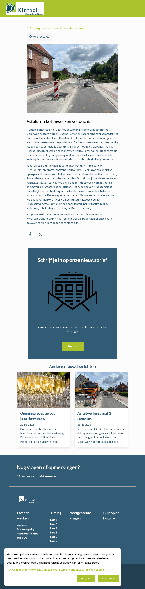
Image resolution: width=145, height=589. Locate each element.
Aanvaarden (108, 578)
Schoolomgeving (25, 529)
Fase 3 (53, 528)
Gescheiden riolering (27, 533)
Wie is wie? (22, 537)
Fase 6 (53, 541)
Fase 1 (53, 519)
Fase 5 (53, 536)
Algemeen (22, 525)
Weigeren (86, 578)
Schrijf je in (72, 346)
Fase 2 (53, 524)
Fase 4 (53, 532)
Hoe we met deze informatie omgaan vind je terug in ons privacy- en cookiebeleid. (56, 569)
